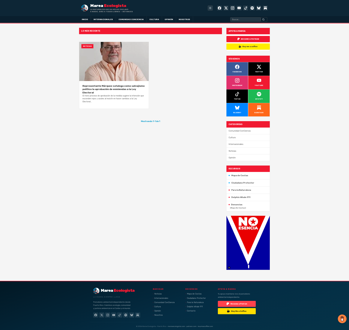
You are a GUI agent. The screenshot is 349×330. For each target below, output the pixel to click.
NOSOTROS (184, 19)
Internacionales (236, 144)
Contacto (191, 311)
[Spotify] (252, 8)
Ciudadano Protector (242, 183)
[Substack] (265, 8)
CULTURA (154, 19)
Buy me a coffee (250, 46)
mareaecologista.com (176, 326)
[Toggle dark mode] (210, 8)
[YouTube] (239, 8)
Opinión (232, 157)
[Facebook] (219, 8)
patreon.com (191, 326)
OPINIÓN (169, 19)
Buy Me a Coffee (238, 311)
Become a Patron (239, 304)
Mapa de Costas (239, 175)
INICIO (85, 19)
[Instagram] (232, 8)
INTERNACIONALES (103, 19)
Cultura (232, 137)
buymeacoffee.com (205, 326)
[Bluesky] (258, 8)
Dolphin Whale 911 (240, 197)
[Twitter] (226, 8)
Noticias (232, 151)
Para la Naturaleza (241, 190)
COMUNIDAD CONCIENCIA (131, 19)
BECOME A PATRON (250, 39)
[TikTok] (245, 8)
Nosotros (158, 315)
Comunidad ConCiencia (240, 131)
